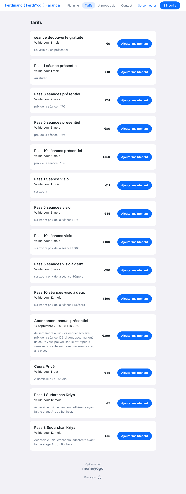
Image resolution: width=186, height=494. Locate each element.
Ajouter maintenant (134, 43)
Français (93, 477)
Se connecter (147, 5)
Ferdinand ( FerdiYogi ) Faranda (32, 5)
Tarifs (88, 5)
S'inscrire (170, 5)
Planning (73, 5)
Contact (126, 5)
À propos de (106, 5)
